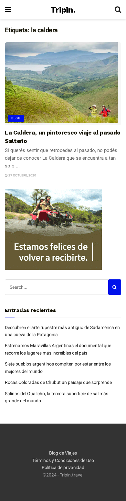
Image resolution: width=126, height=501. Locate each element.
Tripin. (62, 9)
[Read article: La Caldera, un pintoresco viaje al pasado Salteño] (63, 83)
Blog (16, 118)
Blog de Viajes (63, 453)
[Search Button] (118, 9)
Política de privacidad (63, 467)
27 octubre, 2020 (22, 175)
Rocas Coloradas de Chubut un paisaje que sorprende (58, 382)
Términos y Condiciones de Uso (63, 460)
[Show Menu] (8, 9)
